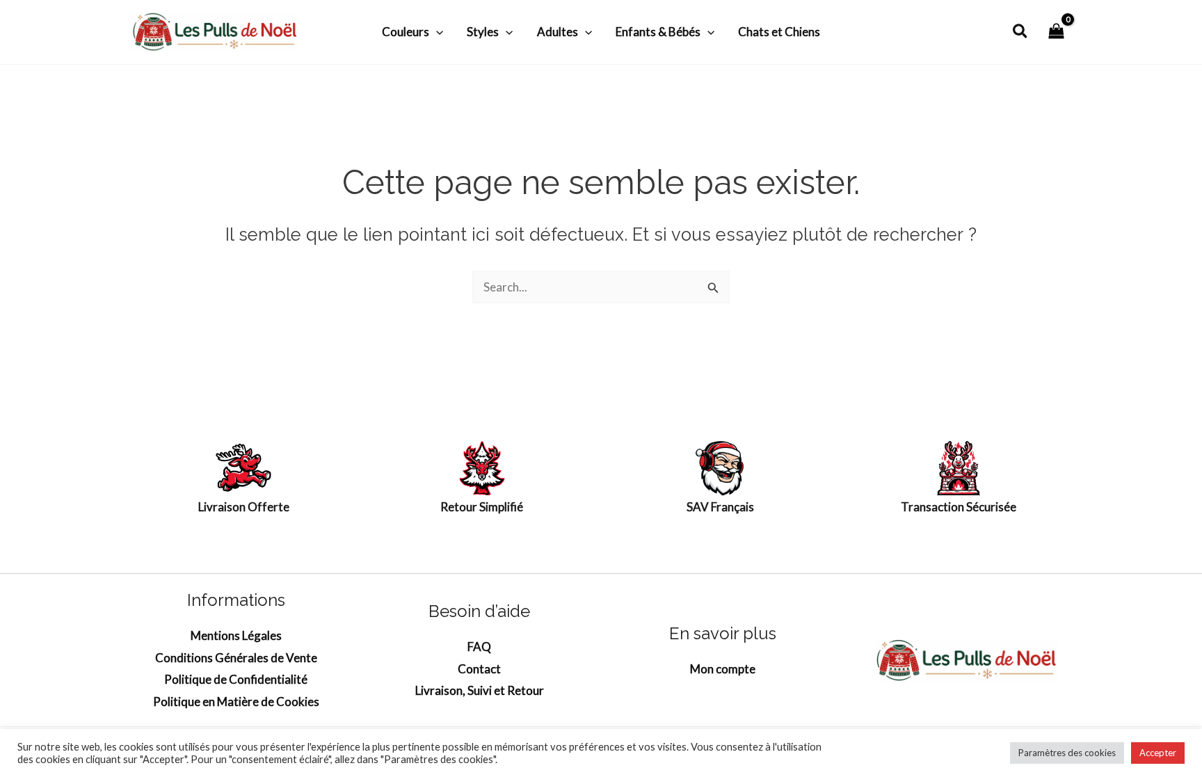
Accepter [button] (1157, 752)
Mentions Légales (236, 635)
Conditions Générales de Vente (236, 657)
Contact (479, 669)
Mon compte (722, 669)
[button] (436, 32)
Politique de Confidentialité (235, 679)
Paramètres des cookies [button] (1067, 752)
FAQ (479, 646)
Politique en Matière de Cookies (236, 701)
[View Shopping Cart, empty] (1056, 31)
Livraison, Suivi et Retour (479, 690)
